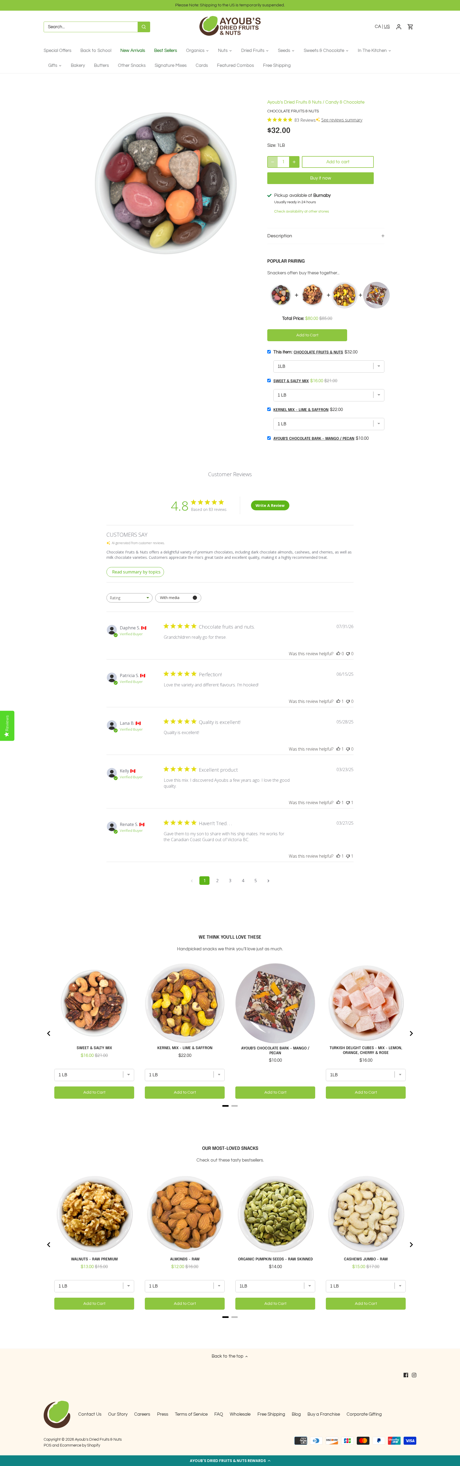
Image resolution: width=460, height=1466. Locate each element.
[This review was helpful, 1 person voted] (338, 701)
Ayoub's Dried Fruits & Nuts (294, 102)
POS (47, 1445)
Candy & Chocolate (344, 102)
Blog (296, 1414)
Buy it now (320, 178)
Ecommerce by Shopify (80, 1445)
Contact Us (89, 1414)
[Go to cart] (410, 27)
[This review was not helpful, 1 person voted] (348, 802)
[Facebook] (406, 1375)
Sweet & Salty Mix (291, 381)
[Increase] (294, 162)
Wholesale (240, 1414)
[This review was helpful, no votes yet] (338, 654)
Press (162, 1414)
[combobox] (129, 597)
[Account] (399, 27)
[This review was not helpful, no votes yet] (348, 654)
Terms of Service (191, 1414)
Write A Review (270, 505)
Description (279, 235)
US (387, 26)
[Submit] (144, 27)
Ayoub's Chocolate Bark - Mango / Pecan (313, 439)
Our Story (118, 1414)
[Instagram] (414, 1375)
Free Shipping (271, 1414)
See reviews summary (341, 120)
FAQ (218, 1414)
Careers (142, 1414)
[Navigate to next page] (268, 880)
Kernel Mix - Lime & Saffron (300, 410)
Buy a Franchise (323, 1414)
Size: (271, 145)
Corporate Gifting (364, 1414)
